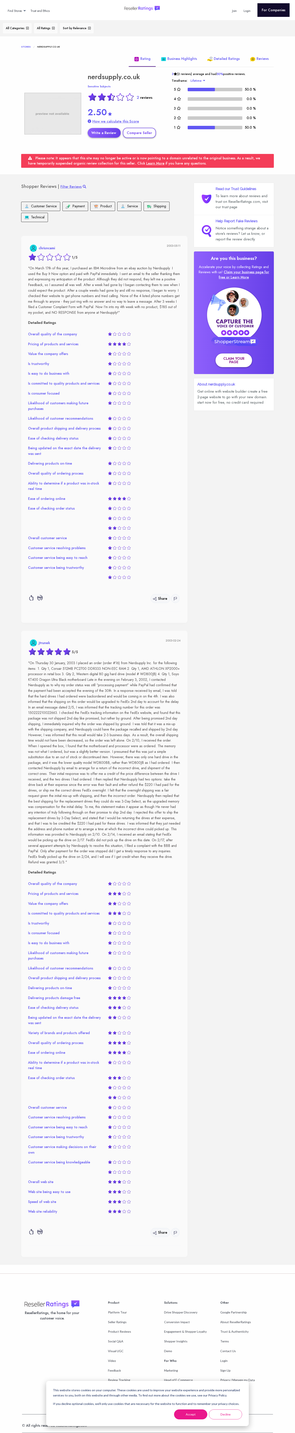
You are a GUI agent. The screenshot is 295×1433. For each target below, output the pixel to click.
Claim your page (233, 360)
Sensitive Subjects (99, 86)
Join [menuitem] (234, 11)
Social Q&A (115, 1341)
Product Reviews (119, 1331)
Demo (168, 1351)
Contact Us (228, 1351)
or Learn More (237, 277)
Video (112, 1361)
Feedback (114, 1370)
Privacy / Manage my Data (237, 1380)
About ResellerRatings (235, 1322)
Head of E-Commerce (178, 1380)
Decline (225, 1414)
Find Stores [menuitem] (15, 11)
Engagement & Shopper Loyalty (185, 1331)
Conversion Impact (177, 1322)
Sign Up (225, 1370)
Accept (191, 1414)
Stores (26, 46)
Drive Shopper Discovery (180, 1312)
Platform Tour (117, 1312)
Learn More (155, 163)
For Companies (273, 10)
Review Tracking (119, 1380)
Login (224, 1361)
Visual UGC (116, 1351)
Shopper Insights (175, 1341)
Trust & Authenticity (234, 1331)
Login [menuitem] (247, 11)
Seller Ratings (117, 1322)
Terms (224, 1341)
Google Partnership (233, 1312)
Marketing (171, 1370)
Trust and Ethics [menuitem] (40, 11)
